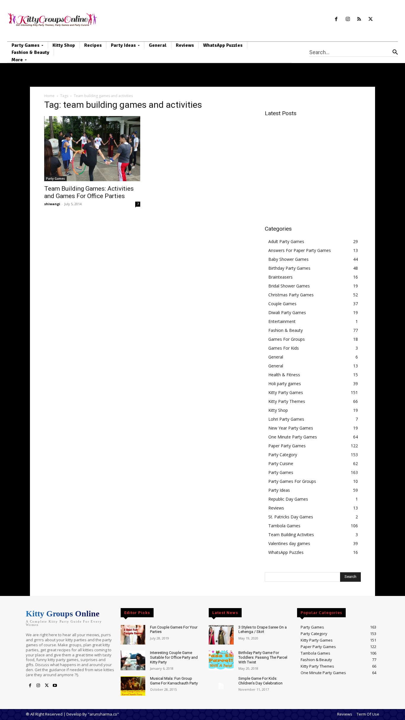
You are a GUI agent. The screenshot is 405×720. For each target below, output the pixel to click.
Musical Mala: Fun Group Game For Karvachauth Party (174, 680)
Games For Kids (283, 348)
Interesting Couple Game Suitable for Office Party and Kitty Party (174, 657)
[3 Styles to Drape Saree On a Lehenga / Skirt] (221, 635)
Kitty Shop (278, 410)
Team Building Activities (291, 534)
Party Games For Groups (292, 481)
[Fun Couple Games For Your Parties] (133, 635)
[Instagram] (347, 19)
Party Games (55, 178)
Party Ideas (279, 490)
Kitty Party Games (285, 392)
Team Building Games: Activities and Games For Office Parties (89, 192)
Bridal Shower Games (289, 286)
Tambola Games (284, 525)
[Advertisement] (314, 163)
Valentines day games (289, 543)
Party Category (282, 454)
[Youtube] (55, 686)
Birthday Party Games (289, 268)
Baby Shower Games (288, 259)
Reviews (276, 508)
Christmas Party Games (291, 295)
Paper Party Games (287, 446)
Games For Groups (286, 339)
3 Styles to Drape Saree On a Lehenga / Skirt (262, 629)
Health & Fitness (284, 374)
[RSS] (359, 19)
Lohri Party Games (286, 419)
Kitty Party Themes (286, 401)
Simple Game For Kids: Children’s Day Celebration (260, 680)
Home (49, 95)
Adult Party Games (286, 241)
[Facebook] (336, 19)
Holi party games (284, 383)
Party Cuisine (280, 463)
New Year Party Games (290, 428)
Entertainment (282, 321)
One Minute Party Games (292, 437)
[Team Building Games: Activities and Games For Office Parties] (92, 148)
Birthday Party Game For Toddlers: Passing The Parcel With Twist (262, 657)
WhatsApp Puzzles (286, 552)
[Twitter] (370, 19)
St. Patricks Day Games (290, 517)
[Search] (395, 52)
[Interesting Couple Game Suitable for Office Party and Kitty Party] (133, 660)
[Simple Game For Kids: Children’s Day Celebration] (221, 686)
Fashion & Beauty (285, 330)
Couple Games (282, 303)
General (275, 357)
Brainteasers (280, 277)
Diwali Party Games (287, 312)
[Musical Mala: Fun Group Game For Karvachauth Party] (133, 686)
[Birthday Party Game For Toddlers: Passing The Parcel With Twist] (221, 660)
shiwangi (52, 204)
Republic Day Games (288, 499)
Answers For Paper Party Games (299, 250)
